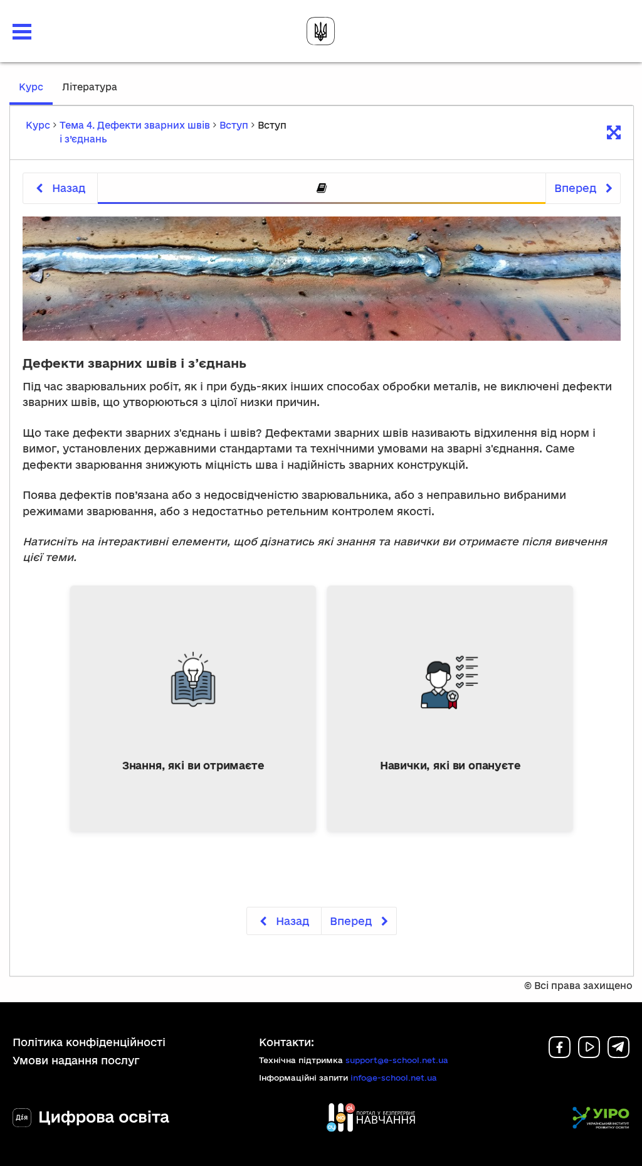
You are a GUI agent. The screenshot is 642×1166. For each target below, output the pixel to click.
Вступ (233, 125)
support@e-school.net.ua (396, 1060)
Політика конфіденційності (89, 1042)
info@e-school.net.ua (393, 1077)
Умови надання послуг (76, 1060)
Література (89, 87)
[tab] (321, 188)
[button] (22, 32)
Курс (36, 93)
